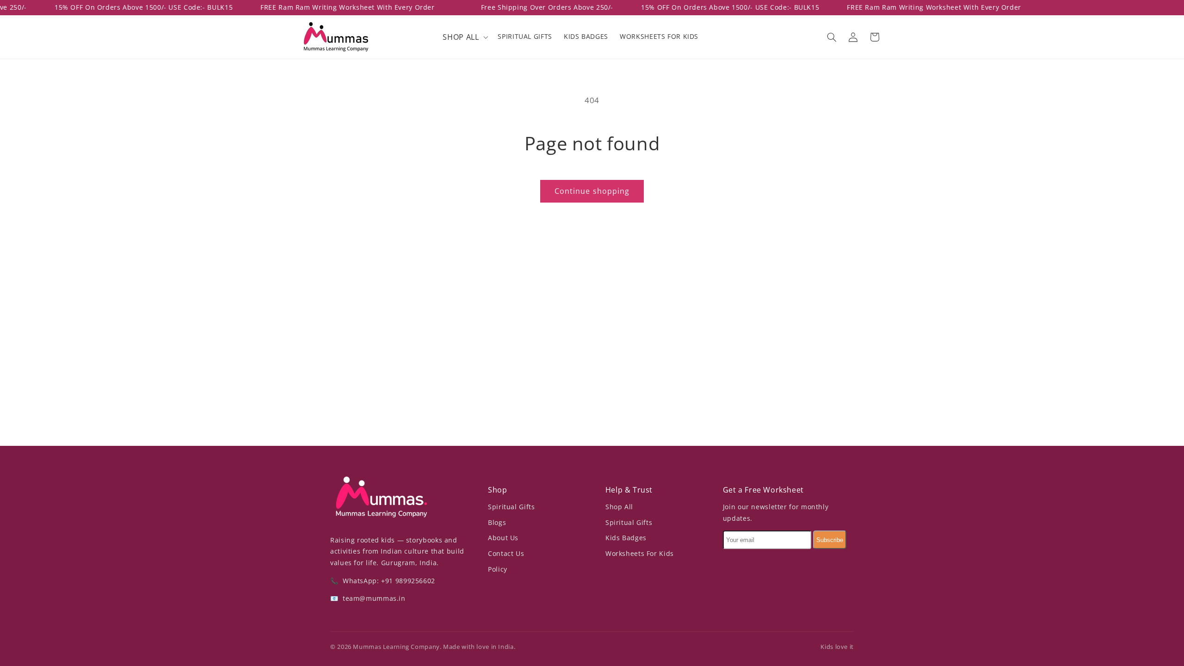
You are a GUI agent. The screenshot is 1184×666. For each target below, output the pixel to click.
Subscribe (829, 539)
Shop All (619, 506)
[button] (464, 37)
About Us (503, 537)
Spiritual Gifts (511, 506)
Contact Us (506, 553)
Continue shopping (592, 191)
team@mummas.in (372, 598)
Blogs (497, 522)
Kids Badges (626, 537)
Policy (497, 569)
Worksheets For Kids (639, 553)
